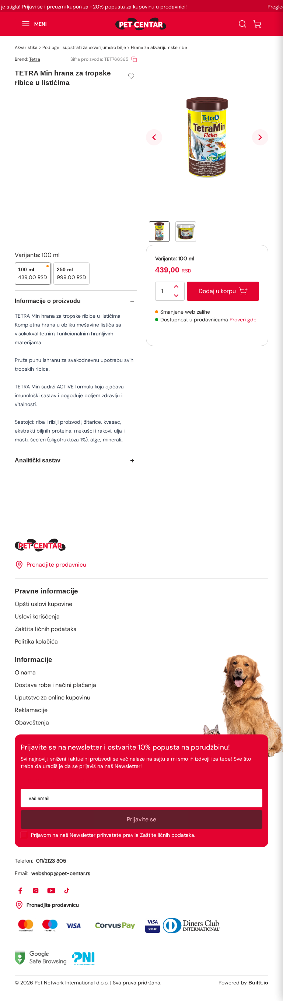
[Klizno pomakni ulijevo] (154, 137)
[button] (30, 24)
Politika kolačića (36, 641)
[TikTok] (67, 891)
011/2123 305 (51, 860)
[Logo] (140, 24)
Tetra (34, 59)
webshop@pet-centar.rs (60, 873)
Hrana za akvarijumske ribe (159, 47)
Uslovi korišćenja (37, 616)
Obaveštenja (32, 722)
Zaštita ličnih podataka (46, 629)
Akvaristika (26, 47)
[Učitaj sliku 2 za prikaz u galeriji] (185, 231)
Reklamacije (31, 710)
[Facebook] (21, 891)
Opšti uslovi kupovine (43, 604)
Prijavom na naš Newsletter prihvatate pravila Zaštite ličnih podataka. (113, 835)
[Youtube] (51, 891)
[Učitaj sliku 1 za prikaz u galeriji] (159, 231)
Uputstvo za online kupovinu (52, 697)
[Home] (141, 545)
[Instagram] (36, 891)
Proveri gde (243, 319)
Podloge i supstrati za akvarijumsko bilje (84, 47)
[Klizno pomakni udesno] (260, 137)
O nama (25, 672)
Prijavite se (141, 819)
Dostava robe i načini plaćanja (55, 685)
